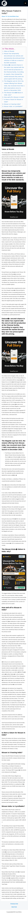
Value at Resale (9, 51)
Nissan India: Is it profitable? (13, 106)
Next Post (14, 907)
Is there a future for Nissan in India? (13, 101)
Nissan (3, 16)
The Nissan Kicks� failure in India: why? (13, 94)
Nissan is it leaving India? (12, 104)
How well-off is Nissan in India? (14, 97)
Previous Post (14, 903)
